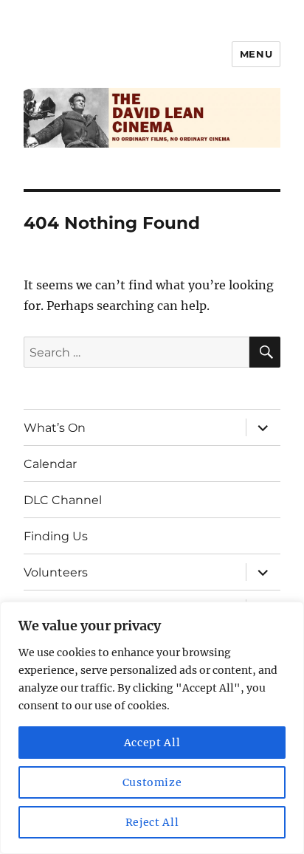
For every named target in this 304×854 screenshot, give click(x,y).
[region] (152, 728)
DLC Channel (63, 500)
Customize (152, 782)
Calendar (50, 464)
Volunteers (56, 572)
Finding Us (56, 536)
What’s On (55, 428)
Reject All (152, 822)
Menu (256, 54)
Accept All (152, 742)
